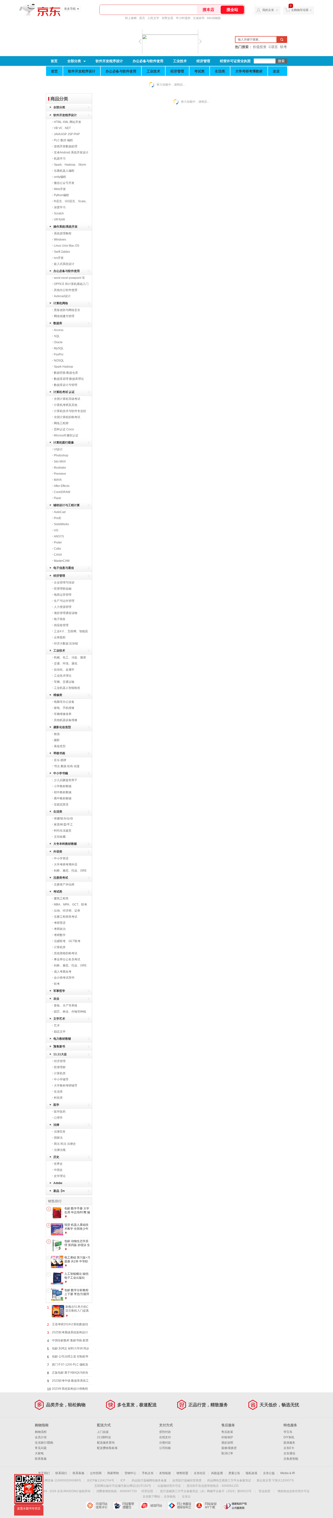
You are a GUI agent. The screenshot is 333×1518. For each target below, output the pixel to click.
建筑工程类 (61, 898)
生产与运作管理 (64, 601)
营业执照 (264, 1491)
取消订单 (227, 1453)
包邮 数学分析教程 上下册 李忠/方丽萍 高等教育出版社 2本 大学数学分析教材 (77, 1295)
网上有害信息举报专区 (180, 1505)
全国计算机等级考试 (67, 399)
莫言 (142, 18)
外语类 (57, 851)
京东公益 (269, 1473)
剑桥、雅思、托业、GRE (70, 870)
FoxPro (58, 354)
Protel (58, 542)
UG (56, 530)
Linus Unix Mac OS (66, 245)
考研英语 (60, 923)
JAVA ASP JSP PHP (67, 134)
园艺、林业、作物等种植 (70, 1011)
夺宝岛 (288, 1432)
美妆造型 (60, 746)
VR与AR (59, 219)
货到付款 (165, 1432)
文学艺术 (59, 1018)
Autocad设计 (62, 296)
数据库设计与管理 (65, 385)
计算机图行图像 (63, 442)
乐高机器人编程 (64, 170)
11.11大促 (60, 1054)
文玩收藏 (60, 836)
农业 (276, 71)
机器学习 (60, 158)
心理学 (58, 1117)
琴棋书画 (59, 753)
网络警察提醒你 (125, 1505)
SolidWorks (61, 524)
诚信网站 (153, 1505)
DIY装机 (289, 1437)
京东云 (186, 1496)
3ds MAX (60, 461)
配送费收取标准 (107, 1448)
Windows (60, 239)
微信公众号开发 (64, 183)
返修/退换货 (229, 1448)
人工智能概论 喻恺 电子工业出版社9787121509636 (76, 1277)
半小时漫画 (183, 18)
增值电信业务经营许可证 (293, 1491)
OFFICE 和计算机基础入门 (71, 284)
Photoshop (61, 455)
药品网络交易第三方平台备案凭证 (229, 1480)
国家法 (58, 1137)
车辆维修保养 (62, 714)
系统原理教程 (62, 233)
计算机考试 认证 (64, 392)
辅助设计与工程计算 (66, 505)
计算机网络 (60, 303)
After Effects (61, 486)
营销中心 (130, 1473)
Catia (57, 548)
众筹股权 (60, 637)
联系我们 (61, 1473)
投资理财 (60, 1067)
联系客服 (41, 1458)
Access (58, 330)
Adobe (57, 1183)
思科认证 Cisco (64, 429)
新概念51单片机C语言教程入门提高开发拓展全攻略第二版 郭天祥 (77, 1312)
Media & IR (287, 1473)
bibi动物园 (214, 18)
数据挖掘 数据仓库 (66, 372)
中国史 (58, 1170)
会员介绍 (41, 1437)
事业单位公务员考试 (67, 959)
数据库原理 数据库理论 (69, 379)
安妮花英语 (61, 804)
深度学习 (60, 207)
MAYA (58, 480)
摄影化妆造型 (62, 727)
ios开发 (59, 258)
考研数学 (60, 935)
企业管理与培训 (64, 582)
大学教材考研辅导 (65, 1085)
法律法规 (60, 1150)
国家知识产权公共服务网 (234, 1505)
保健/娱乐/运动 (63, 818)
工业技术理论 (62, 675)
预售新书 (59, 1046)
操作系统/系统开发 (65, 226)
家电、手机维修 (64, 708)
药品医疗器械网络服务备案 (149, 1480)
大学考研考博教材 (249, 71)
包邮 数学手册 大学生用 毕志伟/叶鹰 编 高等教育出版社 (77, 1212)
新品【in (59, 1191)
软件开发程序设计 (109, 61)
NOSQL (59, 360)
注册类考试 (60, 877)
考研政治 (60, 929)
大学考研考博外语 (65, 864)
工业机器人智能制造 (67, 688)
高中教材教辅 (62, 798)
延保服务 (289, 1442)
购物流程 (41, 1432)
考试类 (199, 71)
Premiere (60, 473)
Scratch (59, 213)
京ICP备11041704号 (100, 1480)
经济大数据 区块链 (66, 643)
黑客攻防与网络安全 (67, 310)
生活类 (220, 71)
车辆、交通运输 (64, 682)
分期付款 (165, 1442)
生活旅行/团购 (44, 1442)
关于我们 (44, 1473)
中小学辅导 (61, 1079)
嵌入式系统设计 (64, 264)
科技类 (58, 1097)
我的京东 (268, 10)
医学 (56, 1104)
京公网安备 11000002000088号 (60, 1480)
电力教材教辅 (62, 1038)
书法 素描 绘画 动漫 (66, 766)
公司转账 (165, 1448)
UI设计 (58, 449)
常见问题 (41, 1448)
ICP (122, 1480)
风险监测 (217, 1473)
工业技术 (180, 61)
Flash (57, 498)
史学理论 (60, 1176)
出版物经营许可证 (169, 1486)
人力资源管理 (62, 607)
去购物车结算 (300, 10)
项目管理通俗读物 (65, 613)
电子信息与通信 (63, 568)
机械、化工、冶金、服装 (70, 657)
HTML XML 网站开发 (67, 122)
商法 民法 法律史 (65, 1144)
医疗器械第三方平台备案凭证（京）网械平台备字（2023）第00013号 (206, 1491)
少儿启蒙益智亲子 (65, 780)
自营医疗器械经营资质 (187, 1480)
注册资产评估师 (64, 884)
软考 (57, 983)
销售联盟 (182, 1473)
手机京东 (148, 1473)
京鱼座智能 (291, 1458)
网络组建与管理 (64, 316)
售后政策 (227, 1432)
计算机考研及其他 (65, 405)
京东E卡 (289, 1448)
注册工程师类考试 (65, 916)
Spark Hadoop (63, 366)
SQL (57, 336)
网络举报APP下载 (207, 1505)
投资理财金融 (62, 588)
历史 (56, 1157)
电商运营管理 (62, 594)
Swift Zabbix (62, 251)
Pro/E (57, 518)
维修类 (57, 695)
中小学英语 (61, 858)
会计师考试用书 (64, 977)
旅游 (57, 734)
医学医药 (60, 1111)
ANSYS (59, 536)
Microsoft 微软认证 (66, 435)
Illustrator (60, 467)
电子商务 (60, 619)
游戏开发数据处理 (65, 146)
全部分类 (74, 61)
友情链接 (165, 1473)
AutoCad (60, 512)
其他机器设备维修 (65, 720)
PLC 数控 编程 (63, 140)
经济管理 (203, 61)
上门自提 (103, 1432)
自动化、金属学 (64, 669)
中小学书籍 (60, 773)
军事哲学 (59, 991)
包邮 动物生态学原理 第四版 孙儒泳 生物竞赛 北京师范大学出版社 (77, 1246)
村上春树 (131, 18)
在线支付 (165, 1437)
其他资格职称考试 (65, 953)
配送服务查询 (106, 1442)
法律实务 (60, 1131)
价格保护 (227, 1437)
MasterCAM (61, 561)
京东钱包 (170, 1496)
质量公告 (234, 1473)
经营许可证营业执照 (235, 61)
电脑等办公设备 (64, 702)
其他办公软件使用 (65, 290)
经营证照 (147, 1491)
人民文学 (153, 18)
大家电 (39, 1453)
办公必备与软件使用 (148, 61)
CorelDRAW (62, 492)
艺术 (57, 1025)
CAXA (58, 554)
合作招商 (96, 1473)
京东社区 (200, 1473)
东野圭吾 (167, 18)
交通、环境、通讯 (65, 663)
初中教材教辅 (62, 792)
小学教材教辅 (62, 786)
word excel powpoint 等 (69, 278)
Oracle (58, 342)
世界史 (58, 1164)
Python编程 (61, 195)
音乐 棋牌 (60, 760)
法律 (56, 1124)
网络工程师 (61, 423)
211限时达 (104, 1437)
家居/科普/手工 (63, 824)
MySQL (59, 348)
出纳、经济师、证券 (67, 910)
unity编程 (60, 177)
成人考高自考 (62, 971)
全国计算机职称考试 (67, 417)
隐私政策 (251, 1473)
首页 (54, 61)
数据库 (57, 323)
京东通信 (289, 1453)
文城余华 (199, 18)
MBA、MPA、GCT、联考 (70, 904)
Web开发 (60, 189)
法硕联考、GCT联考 (67, 941)
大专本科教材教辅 (65, 843)
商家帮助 (113, 1473)
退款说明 (227, 1442)
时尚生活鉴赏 (62, 830)
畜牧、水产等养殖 (65, 1005)
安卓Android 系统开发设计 (71, 152)
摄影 (57, 740)
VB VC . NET (62, 128)
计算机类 (60, 947)
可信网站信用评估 (98, 1505)
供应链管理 (61, 625)
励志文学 (60, 1031)
